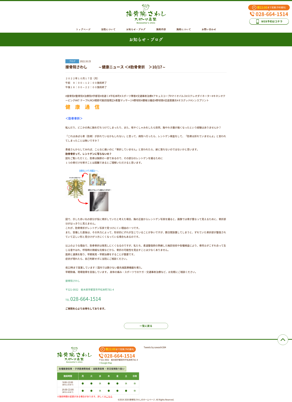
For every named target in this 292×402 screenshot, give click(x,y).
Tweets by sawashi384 (155, 347)
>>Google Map (105, 363)
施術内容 (161, 29)
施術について (183, 29)
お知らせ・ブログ (136, 29)
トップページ (83, 29)
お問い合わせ (209, 29)
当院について (108, 29)
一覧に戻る (146, 326)
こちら (109, 396)
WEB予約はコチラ (271, 21)
